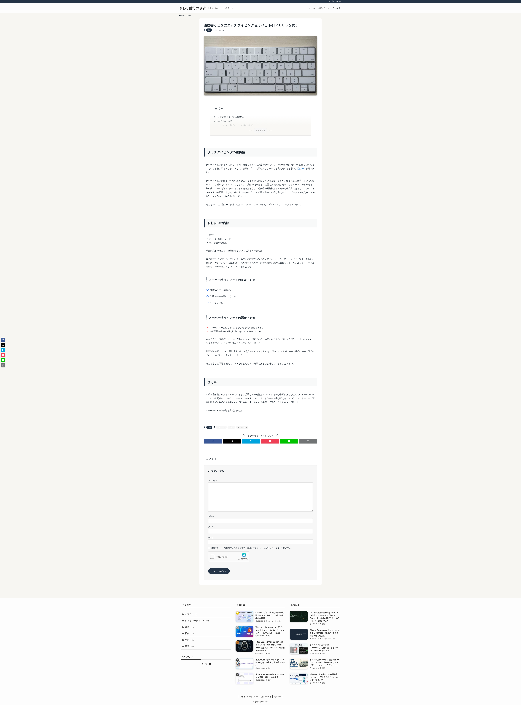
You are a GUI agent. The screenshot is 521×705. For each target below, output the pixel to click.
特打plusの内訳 (224, 121)
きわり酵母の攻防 (192, 7)
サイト (211, 537)
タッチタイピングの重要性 (230, 116)
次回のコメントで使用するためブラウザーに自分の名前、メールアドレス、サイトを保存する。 (252, 547)
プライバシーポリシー (249, 696)
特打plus (301, 168)
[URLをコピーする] (308, 441)
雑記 (189, 646)
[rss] (333, 1)
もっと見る (260, 130)
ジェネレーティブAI (197, 620)
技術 (189, 633)
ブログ (231, 427)
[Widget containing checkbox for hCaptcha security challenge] (228, 556)
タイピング (221, 427)
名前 (211, 516)
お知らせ (191, 614)
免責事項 (277, 696)
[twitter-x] (329, 1)
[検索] (340, 1)
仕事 (209, 30)
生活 (189, 639)
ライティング (242, 427)
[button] (213, 441)
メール (211, 526)
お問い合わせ (265, 696)
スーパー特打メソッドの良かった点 (237, 125)
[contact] (336, 1)
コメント (212, 480)
